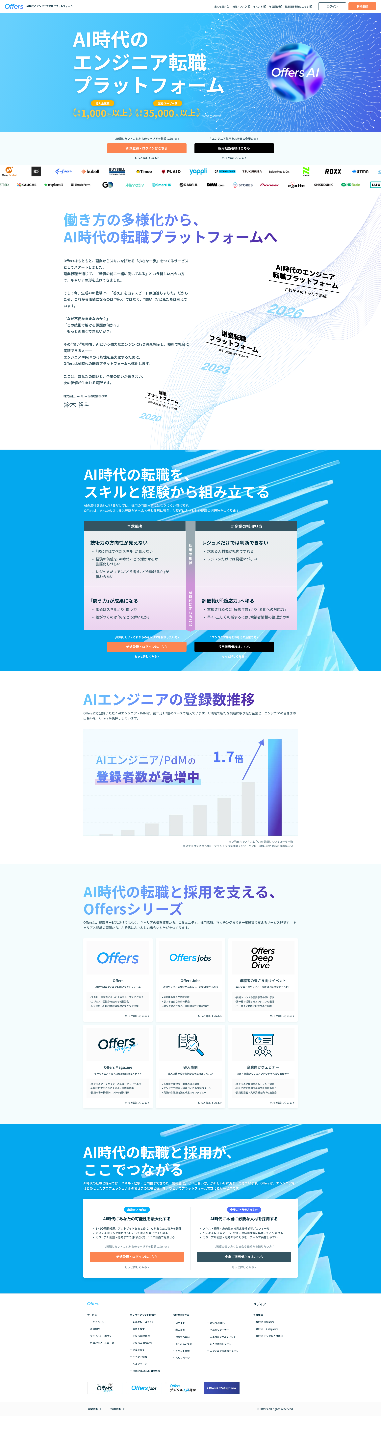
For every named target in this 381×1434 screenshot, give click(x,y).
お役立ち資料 (182, 1336)
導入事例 (180, 1329)
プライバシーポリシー (102, 1335)
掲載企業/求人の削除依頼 (146, 1370)
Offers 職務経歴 (141, 1335)
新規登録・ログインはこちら (146, 148)
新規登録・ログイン (143, 1321)
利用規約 (95, 1329)
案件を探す (139, 1329)
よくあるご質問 (183, 1343)
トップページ (97, 1321)
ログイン (332, 6)
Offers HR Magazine (267, 1329)
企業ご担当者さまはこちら (244, 1256)
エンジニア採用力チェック (224, 1350)
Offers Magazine (265, 1321)
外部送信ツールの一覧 (102, 1342)
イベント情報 (140, 1356)
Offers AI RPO (217, 1322)
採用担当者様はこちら (234, 148)
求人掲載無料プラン (220, 1343)
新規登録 (362, 6)
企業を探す (139, 1349)
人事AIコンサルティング (223, 1336)
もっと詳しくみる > (147, 158)
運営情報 (92, 1409)
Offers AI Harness (142, 1342)
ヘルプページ (140, 1363)
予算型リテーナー (219, 1329)
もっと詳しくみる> (137, 1267)
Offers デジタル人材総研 (269, 1335)
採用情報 (115, 1409)
